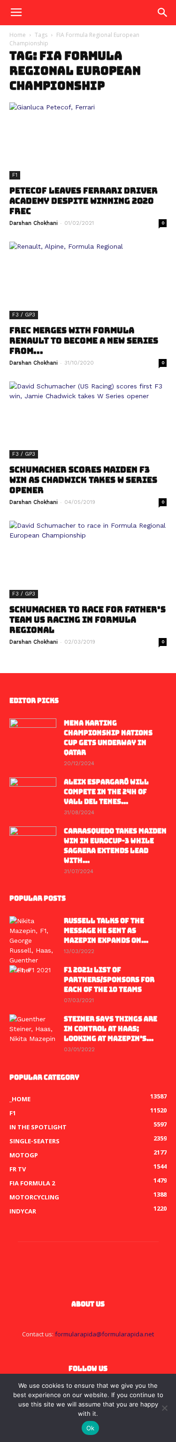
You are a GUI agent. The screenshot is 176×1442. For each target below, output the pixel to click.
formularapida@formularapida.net (104, 1334)
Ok (90, 1428)
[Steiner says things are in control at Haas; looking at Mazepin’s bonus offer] (32, 1030)
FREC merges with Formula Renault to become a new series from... (83, 340)
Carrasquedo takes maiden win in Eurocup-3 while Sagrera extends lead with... (115, 846)
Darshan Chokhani (33, 223)
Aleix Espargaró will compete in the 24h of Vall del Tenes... (106, 792)
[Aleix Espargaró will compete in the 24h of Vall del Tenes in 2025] (32, 793)
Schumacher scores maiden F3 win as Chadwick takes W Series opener (83, 480)
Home (17, 35)
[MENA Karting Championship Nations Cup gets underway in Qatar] (32, 734)
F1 (14, 175)
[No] (164, 1408)
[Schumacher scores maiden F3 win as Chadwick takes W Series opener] (88, 420)
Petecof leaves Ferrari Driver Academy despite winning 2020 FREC (83, 201)
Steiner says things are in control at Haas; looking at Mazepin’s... (110, 1029)
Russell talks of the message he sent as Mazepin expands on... (106, 930)
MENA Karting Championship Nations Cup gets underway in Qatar (108, 738)
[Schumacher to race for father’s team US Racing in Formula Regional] (88, 559)
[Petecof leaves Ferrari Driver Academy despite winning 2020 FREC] (88, 140)
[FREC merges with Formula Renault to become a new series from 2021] (88, 280)
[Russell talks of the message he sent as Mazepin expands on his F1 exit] (32, 945)
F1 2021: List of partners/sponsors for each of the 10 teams (109, 979)
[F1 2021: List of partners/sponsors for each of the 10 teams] (32, 981)
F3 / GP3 (23, 315)
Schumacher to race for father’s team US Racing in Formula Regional (87, 619)
